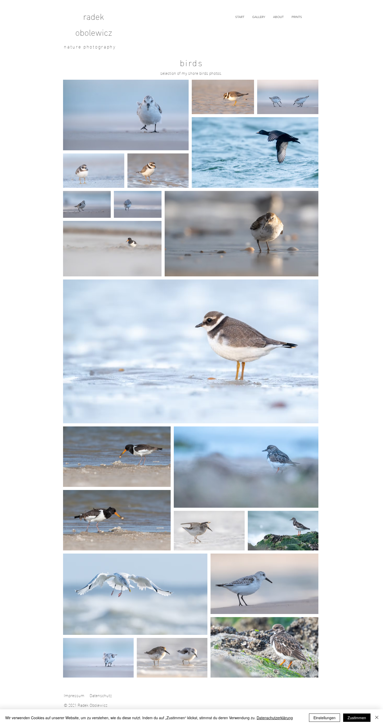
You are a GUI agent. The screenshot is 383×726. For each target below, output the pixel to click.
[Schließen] (377, 717)
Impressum (74, 695)
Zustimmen (357, 717)
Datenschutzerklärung (275, 717)
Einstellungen (324, 717)
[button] (258, 16)
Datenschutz (101, 695)
